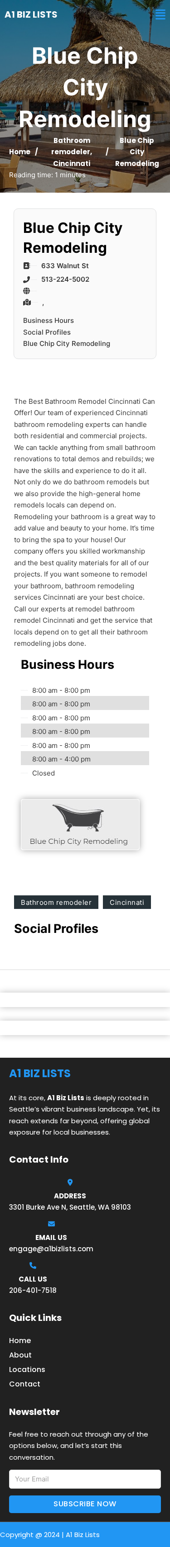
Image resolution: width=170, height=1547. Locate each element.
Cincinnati (71, 163)
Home (19, 151)
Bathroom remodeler (56, 902)
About (20, 1355)
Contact (24, 1384)
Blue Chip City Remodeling (66, 343)
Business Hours (48, 320)
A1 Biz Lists (31, 14)
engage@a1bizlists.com (51, 1249)
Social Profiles (47, 332)
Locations (27, 1369)
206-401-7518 (33, 1290)
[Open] (160, 14)
